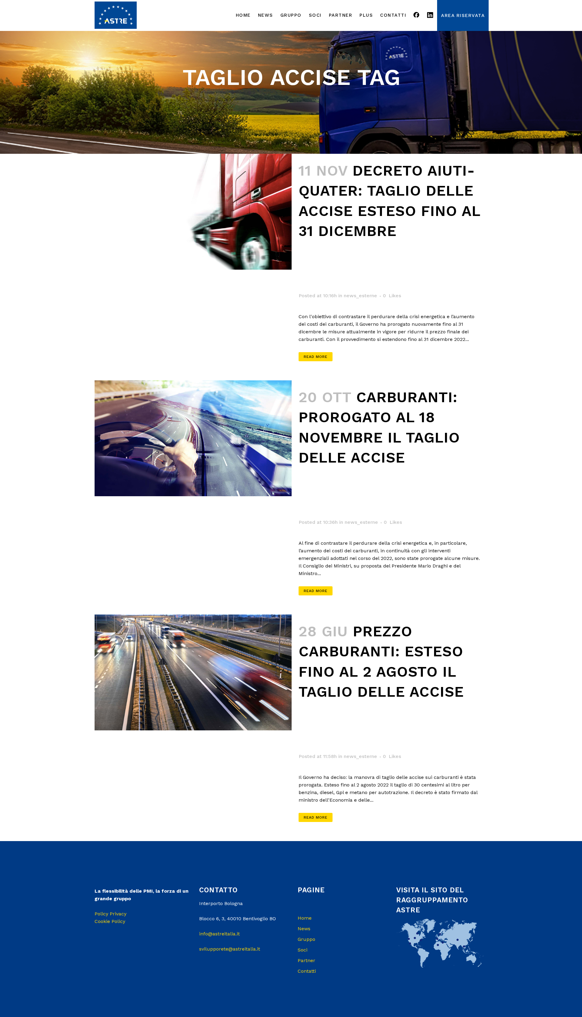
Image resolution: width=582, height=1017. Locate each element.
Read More (315, 357)
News (304, 928)
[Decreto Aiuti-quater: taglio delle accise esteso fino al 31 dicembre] (193, 212)
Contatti (307, 971)
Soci (302, 950)
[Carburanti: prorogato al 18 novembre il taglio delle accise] (193, 438)
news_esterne (360, 295)
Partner (306, 960)
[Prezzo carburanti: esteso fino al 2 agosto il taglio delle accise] (193, 672)
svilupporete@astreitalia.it (229, 949)
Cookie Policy (110, 921)
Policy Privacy (110, 914)
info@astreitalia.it (219, 934)
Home (305, 918)
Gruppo (306, 939)
